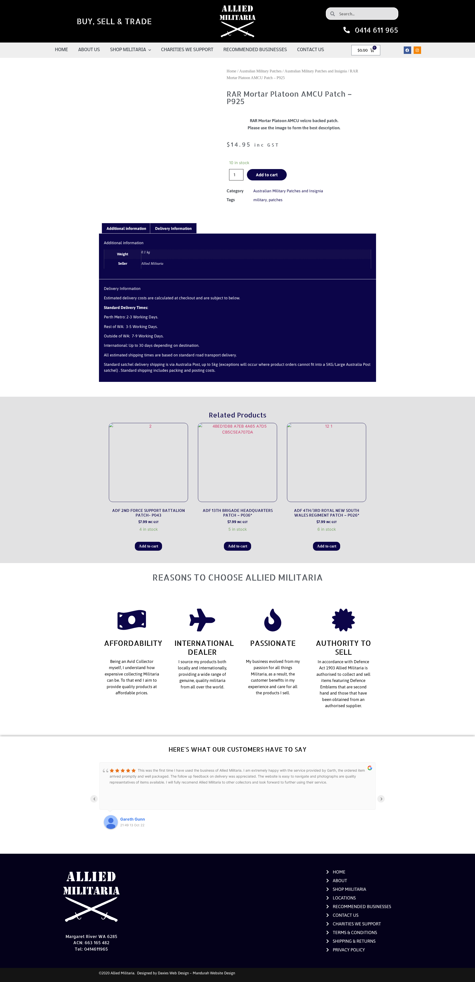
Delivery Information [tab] (173, 228)
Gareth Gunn (132, 819)
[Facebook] (407, 50)
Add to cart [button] (148, 546)
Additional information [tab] (126, 228)
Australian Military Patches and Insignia (316, 71)
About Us (89, 50)
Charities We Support (187, 50)
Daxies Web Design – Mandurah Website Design (196, 973)
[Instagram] (417, 50)
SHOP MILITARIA (128, 50)
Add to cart (267, 174)
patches (276, 199)
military (260, 199)
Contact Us (310, 50)
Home (61, 50)
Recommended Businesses (255, 50)
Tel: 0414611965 (91, 949)
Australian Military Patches (260, 71)
